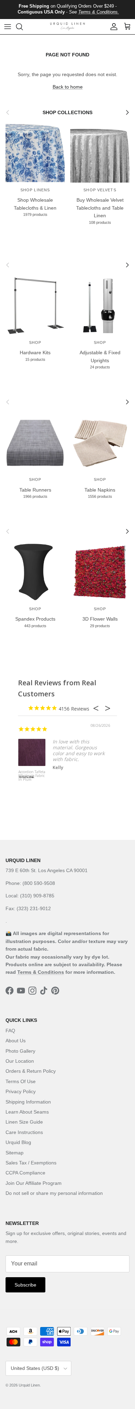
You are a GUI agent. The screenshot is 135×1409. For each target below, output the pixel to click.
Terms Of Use (21, 1081)
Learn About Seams (27, 1112)
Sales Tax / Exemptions (31, 1162)
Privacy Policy (21, 1091)
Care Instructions (24, 1132)
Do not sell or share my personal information (54, 1193)
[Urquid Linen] (67, 26)
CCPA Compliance (25, 1172)
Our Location (20, 1061)
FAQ (10, 1030)
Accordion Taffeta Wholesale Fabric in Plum (31, 776)
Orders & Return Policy (31, 1071)
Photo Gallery (20, 1051)
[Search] (22, 26)
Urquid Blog (18, 1142)
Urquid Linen (29, 1385)
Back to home (68, 87)
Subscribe (25, 1285)
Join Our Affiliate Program (34, 1183)
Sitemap (15, 1152)
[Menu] (7, 26)
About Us (16, 1040)
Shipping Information (28, 1102)
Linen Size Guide (24, 1122)
